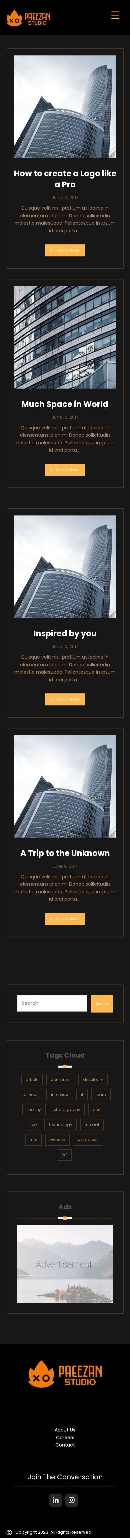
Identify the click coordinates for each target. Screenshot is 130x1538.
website (57, 1139)
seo (33, 1124)
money (34, 1109)
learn (101, 1094)
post (97, 1109)
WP (64, 1155)
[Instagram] (71, 1500)
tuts (33, 1139)
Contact (65, 1445)
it (82, 1094)
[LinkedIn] (55, 1500)
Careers (65, 1437)
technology (60, 1124)
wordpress (88, 1139)
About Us (65, 1429)
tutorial (92, 1124)
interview (60, 1094)
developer (93, 1079)
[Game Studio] (28, 18)
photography (66, 1109)
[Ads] (65, 1264)
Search (102, 1003)
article (32, 1079)
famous (30, 1094)
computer (61, 1079)
